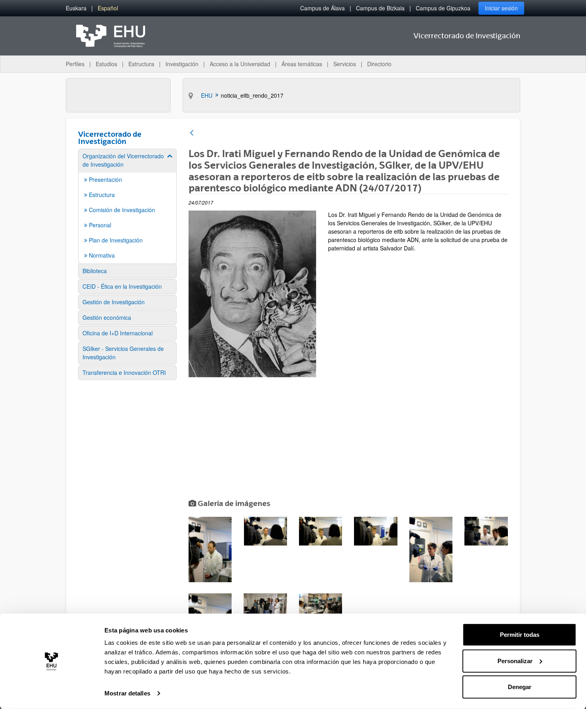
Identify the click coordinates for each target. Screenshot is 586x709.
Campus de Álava (322, 8)
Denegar (519, 686)
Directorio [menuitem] (379, 64)
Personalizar (515, 660)
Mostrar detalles (127, 693)
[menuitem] (76, 8)
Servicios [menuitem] (344, 64)
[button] (210, 549)
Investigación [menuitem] (182, 64)
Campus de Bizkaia (380, 8)
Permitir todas (519, 634)
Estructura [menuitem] (141, 64)
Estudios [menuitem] (106, 64)
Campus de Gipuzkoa (443, 8)
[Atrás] (192, 133)
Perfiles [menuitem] (75, 64)
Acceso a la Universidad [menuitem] (240, 64)
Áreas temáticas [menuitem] (301, 64)
